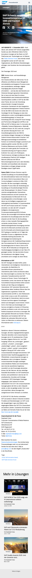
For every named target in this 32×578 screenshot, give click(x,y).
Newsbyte (5, 32)
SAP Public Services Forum (9, 459)
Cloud (3, 457)
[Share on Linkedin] (13, 28)
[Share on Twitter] (8, 28)
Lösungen (6, 7)
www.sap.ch (16, 322)
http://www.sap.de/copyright (9, 412)
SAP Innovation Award (12, 457)
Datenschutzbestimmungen (9, 442)
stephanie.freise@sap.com (14, 433)
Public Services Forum (10, 58)
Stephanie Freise (14, 32)
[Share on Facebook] (4, 28)
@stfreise (9, 436)
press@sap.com (6, 448)
